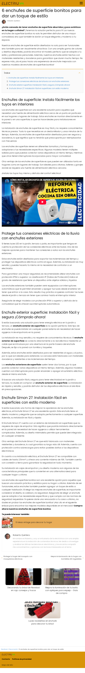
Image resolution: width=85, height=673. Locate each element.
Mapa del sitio (7, 665)
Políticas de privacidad (21, 659)
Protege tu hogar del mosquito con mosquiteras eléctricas (18, 557)
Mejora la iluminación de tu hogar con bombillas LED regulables (66, 557)
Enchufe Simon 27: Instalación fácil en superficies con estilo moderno (39, 88)
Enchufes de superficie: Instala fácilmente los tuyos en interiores (36, 78)
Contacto (6, 659)
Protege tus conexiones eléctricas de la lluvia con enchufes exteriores (39, 81)
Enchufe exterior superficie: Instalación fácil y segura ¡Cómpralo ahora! (39, 85)
